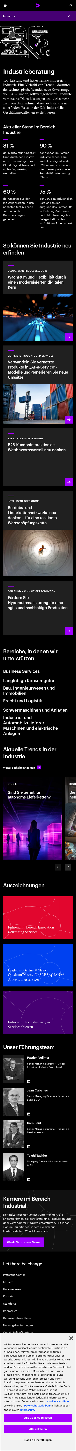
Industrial (9, 16)
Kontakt (8, 1296)
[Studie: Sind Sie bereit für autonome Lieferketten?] (32, 818)
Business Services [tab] (21, 671)
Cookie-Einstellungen (38, 1440)
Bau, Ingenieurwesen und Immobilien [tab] (29, 690)
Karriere (8, 1282)
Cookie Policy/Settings (18, 1332)
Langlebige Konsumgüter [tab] (29, 680)
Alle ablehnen (38, 1429)
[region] (38, 1392)
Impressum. (27, 1410)
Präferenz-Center (14, 1274)
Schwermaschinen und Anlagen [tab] (35, 710)
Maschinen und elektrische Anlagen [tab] (30, 730)
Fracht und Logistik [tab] (22, 700)
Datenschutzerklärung (37, 1405)
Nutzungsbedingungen (18, 1325)
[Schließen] (71, 1338)
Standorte (9, 1303)
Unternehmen (12, 1289)
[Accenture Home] (38, 5)
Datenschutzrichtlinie (17, 1318)
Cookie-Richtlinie (58, 1401)
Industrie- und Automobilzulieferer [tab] (23, 720)
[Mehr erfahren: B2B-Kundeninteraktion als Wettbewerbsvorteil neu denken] (38, 457)
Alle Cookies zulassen (38, 1417)
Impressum (10, 1311)
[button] (23, 1242)
